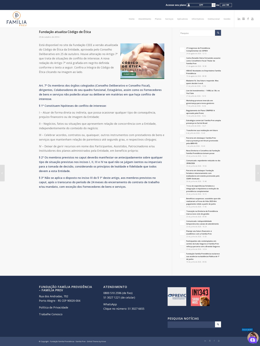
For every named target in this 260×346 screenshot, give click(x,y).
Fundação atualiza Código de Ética (65, 32)
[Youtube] (252, 18)
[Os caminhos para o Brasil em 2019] (2, 173)
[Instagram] (243, 18)
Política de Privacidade (53, 307)
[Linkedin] (239, 18)
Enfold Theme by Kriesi (96, 341)
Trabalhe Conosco (50, 314)
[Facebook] (248, 18)
